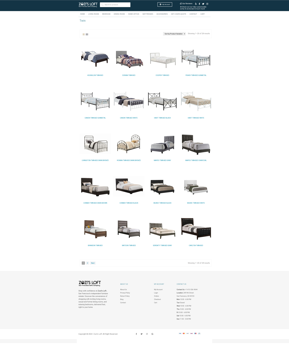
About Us (123, 289)
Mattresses (148, 14)
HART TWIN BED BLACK (162, 118)
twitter (141, 334)
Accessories (162, 14)
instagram (147, 334)
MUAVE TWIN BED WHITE (196, 203)
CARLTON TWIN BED (196, 245)
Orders (156, 296)
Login (156, 293)
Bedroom (106, 14)
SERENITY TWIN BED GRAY (162, 245)
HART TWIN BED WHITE (196, 118)
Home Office (133, 14)
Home (82, 14)
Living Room (93, 14)
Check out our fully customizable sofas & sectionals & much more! (193, 8)
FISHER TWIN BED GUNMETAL (196, 75)
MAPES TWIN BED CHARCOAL (196, 160)
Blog (121, 299)
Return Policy (125, 296)
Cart (202, 14)
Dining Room (119, 14)
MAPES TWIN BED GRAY (162, 160)
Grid (84, 34)
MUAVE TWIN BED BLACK (162, 203)
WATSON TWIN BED (129, 245)
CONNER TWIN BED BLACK (129, 203)
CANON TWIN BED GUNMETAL (95, 118)
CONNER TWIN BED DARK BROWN (95, 203)
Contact (193, 14)
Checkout (157, 299)
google (152, 334)
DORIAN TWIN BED (128, 75)
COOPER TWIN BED (162, 75)
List (87, 34)
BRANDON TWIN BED (95, 245)
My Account (166, 4)
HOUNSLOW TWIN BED (95, 75)
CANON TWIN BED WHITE (129, 118)
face (136, 334)
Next (92, 263)
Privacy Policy (125, 293)
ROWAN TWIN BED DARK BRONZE (129, 160)
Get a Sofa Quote (178, 14)
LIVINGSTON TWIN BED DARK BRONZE (95, 160)
